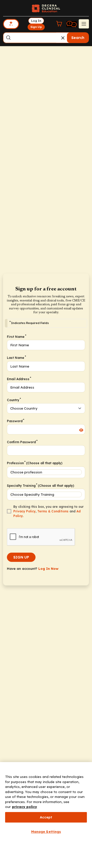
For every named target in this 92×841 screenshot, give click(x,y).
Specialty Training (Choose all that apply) (40, 485)
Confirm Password (22, 442)
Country (13, 400)
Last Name (16, 358)
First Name (16, 337)
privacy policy (24, 807)
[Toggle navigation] (84, 23)
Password (15, 421)
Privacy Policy (24, 511)
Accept (46, 817)
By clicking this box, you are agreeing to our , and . (48, 511)
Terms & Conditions (52, 511)
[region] (46, 801)
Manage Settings (46, 831)
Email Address (19, 379)
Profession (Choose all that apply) (34, 463)
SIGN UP (21, 557)
